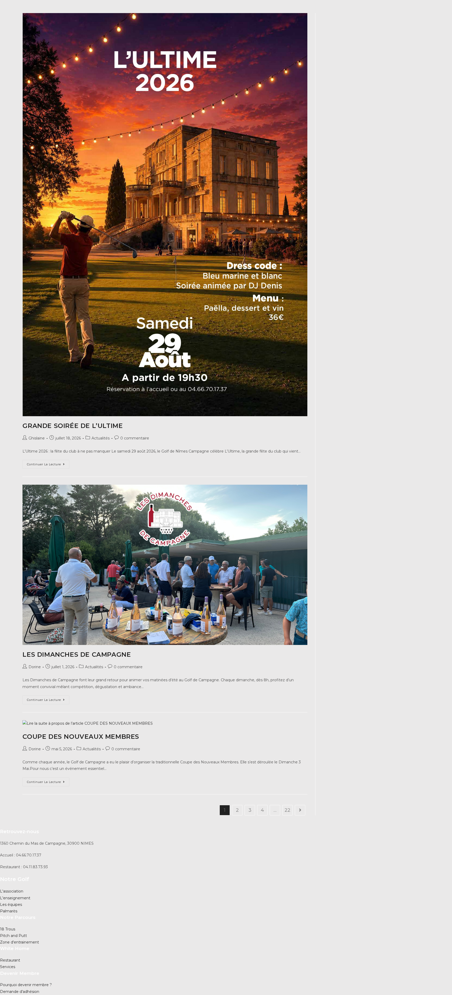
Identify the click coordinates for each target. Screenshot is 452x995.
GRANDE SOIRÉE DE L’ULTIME (72, 426)
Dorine (35, 667)
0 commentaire (134, 438)
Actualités (101, 438)
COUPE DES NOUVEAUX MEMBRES (80, 736)
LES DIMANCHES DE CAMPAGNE (76, 654)
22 (287, 810)
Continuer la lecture (48, 465)
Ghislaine (37, 438)
